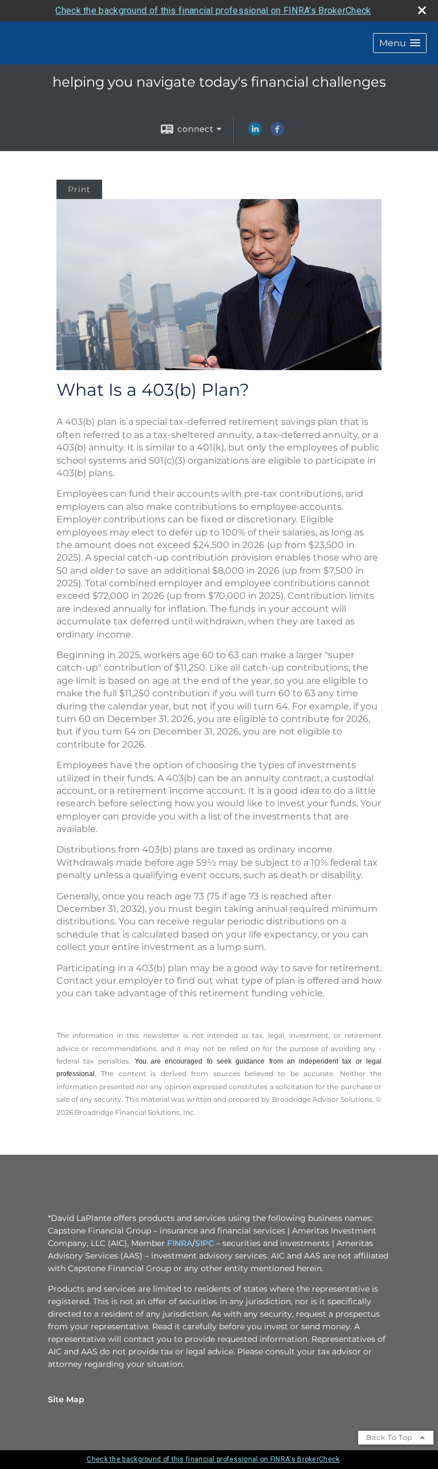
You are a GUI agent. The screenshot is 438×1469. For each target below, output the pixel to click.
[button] (400, 43)
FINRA (179, 1243)
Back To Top (390, 1437)
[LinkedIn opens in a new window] (255, 133)
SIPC (204, 1243)
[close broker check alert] (422, 10)
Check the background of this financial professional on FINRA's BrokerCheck (213, 10)
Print (79, 189)
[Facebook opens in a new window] (277, 133)
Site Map (66, 1399)
